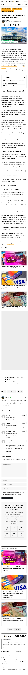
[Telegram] (14, 535)
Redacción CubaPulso (8, 597)
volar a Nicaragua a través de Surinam (9, 381)
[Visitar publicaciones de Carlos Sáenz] (3, 21)
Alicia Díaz (6, 570)
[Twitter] (18, 636)
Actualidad (6, 563)
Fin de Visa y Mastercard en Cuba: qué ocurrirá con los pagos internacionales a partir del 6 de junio (13, 287)
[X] (14, 529)
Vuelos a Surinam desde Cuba (10, 83)
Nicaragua (21, 377)
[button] (2, 2)
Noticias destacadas (7, 11)
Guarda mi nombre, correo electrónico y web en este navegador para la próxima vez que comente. (13, 493)
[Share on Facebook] (4, 25)
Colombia (3, 59)
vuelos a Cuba (22, 381)
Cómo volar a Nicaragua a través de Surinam (14, 80)
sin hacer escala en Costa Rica (9, 66)
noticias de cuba (4, 379)
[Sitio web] (26, 397)
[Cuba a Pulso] (14, 2)
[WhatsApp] (20, 535)
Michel (8, 415)
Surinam (11, 379)
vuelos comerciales (5, 383)
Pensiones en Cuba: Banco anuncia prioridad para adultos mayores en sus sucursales (13, 620)
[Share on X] (7, 25)
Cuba (11, 377)
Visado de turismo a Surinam (10, 85)
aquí (22, 211)
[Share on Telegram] (13, 25)
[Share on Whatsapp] (10, 25)
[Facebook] (7, 529)
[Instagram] (7, 535)
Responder (24, 415)
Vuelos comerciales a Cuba (16, 383)
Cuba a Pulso (16, 377)
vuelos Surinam (4, 385)
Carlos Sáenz (7, 20)
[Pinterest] (20, 529)
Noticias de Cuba (17, 8)
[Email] (15, 25)
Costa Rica (16, 55)
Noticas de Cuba (6, 8)
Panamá (23, 55)
